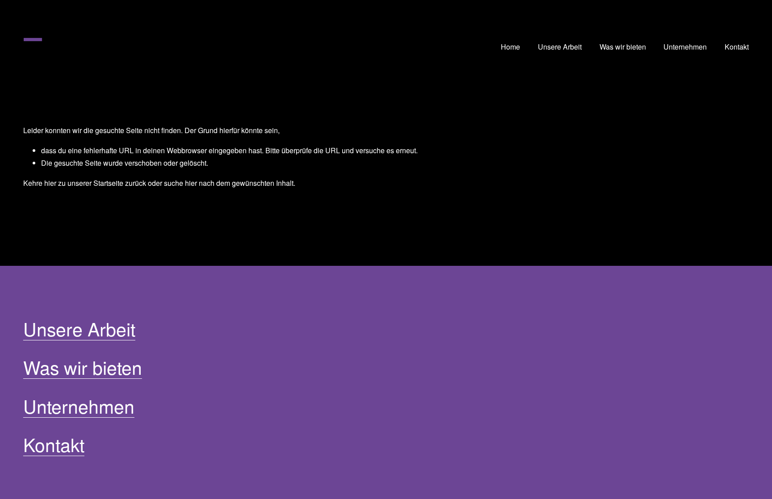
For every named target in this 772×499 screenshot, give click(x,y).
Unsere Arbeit (560, 47)
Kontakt (737, 47)
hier (50, 183)
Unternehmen (685, 47)
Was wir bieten (623, 47)
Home (510, 47)
